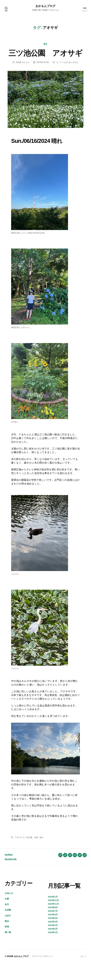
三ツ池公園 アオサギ (45, 53)
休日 (7, 904)
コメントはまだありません (67, 62)
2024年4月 (53, 921)
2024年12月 (53, 900)
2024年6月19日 (42, 62)
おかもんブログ (45, 6)
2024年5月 (53, 918)
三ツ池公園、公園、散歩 (33, 837)
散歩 (45, 44)
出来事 (8, 910)
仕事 (7, 899)
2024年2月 (53, 929)
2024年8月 (53, 907)
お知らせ (9, 893)
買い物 (8, 932)
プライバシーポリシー (43, 956)
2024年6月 (53, 914)
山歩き (8, 915)
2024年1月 (53, 932)
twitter (9, 854)
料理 (7, 926)
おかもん (26, 62)
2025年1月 (53, 897)
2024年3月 (53, 925)
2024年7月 (53, 911)
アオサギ (18, 837)
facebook (11, 859)
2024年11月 (53, 904)
